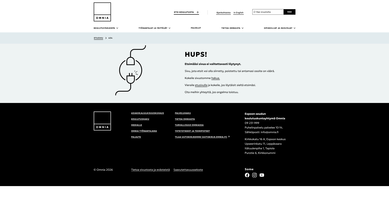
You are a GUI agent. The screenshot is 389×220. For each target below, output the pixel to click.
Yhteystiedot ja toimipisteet (192, 131)
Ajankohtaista (223, 12)
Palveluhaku (183, 113)
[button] (130, 70)
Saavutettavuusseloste (188, 169)
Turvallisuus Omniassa (189, 125)
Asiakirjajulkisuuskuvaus (147, 113)
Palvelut (196, 28)
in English (238, 12)
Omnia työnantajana (144, 131)
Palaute (136, 137)
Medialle (136, 125)
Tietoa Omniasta (185, 119)
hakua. (215, 78)
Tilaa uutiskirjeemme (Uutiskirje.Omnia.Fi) (201, 137)
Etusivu (98, 38)
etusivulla (201, 85)
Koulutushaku (140, 119)
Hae (289, 12)
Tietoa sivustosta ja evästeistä (150, 169)
